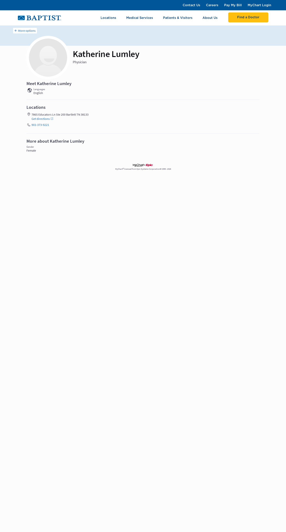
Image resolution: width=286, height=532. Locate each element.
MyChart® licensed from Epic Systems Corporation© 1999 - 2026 (143, 169)
